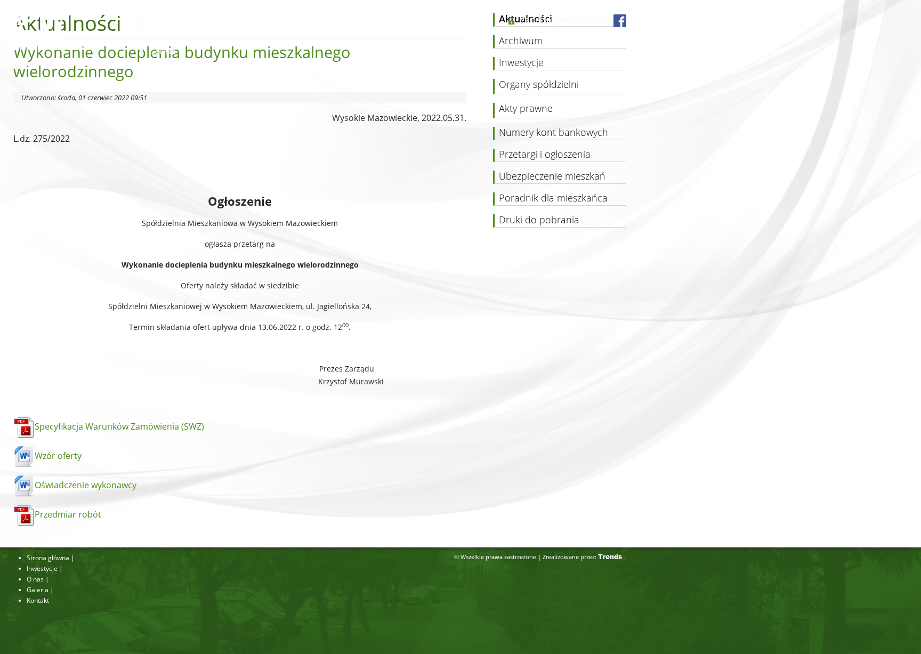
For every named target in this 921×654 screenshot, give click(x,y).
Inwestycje (168, 29)
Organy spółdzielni (539, 85)
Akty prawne (526, 109)
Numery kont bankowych (553, 133)
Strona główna (175, 18)
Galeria (162, 50)
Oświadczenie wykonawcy (85, 485)
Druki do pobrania (539, 220)
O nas (160, 40)
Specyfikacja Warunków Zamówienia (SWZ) (119, 426)
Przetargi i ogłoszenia (545, 154)
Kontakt (163, 61)
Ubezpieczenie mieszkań (552, 176)
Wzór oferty (58, 456)
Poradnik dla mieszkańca (553, 198)
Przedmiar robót (68, 514)
